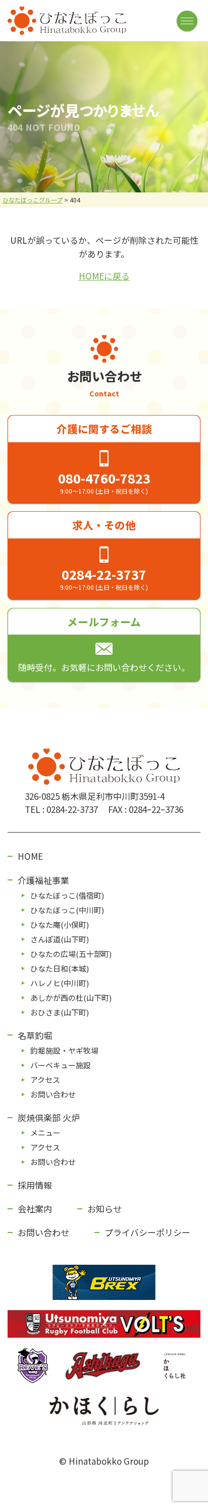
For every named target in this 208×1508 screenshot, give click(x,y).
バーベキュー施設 (60, 1065)
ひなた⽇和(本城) (59, 968)
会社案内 (35, 1208)
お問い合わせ (53, 1094)
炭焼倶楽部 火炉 (49, 1117)
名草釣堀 (35, 1035)
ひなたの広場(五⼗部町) (71, 953)
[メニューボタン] (187, 21)
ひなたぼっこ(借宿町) (67, 895)
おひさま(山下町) (59, 1012)
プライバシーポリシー (147, 1232)
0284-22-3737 (104, 574)
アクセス (45, 1079)
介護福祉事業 (43, 880)
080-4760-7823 (104, 478)
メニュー (45, 1132)
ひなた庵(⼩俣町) (59, 924)
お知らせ (104, 1208)
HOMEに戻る (104, 275)
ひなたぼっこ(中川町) (67, 910)
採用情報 (35, 1185)
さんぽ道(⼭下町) (59, 939)
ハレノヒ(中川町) (59, 983)
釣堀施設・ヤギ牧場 (64, 1050)
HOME (30, 856)
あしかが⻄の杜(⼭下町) (71, 997)
